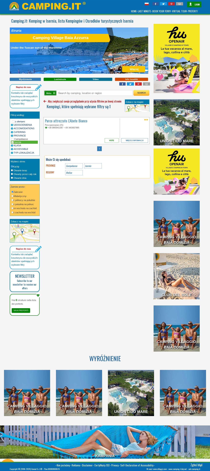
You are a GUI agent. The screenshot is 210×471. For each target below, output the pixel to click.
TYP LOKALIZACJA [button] (24, 152)
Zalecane (18, 192)
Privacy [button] (115, 465)
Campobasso (21, 139)
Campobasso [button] (71, 166)
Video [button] (96, 79)
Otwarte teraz (20, 170)
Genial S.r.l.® (36, 469)
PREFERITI (193, 11)
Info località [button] (131, 79)
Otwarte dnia (20, 178)
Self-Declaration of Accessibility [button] (136, 465)
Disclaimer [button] (87, 465)
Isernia (17, 142)
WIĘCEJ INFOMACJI (134, 140)
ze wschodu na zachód (25, 208)
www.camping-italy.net (177, 469)
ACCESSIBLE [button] (21, 149)
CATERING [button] (20, 132)
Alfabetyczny (19, 196)
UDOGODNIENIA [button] (23, 125)
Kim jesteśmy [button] (63, 465)
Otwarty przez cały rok (25, 174)
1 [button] (99, 148)
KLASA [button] (17, 145)
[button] (155, 3)
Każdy (16, 166)
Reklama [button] (76, 465)
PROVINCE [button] (20, 135)
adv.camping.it (194, 469)
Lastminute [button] (60, 79)
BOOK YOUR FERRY (161, 11)
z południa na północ (23, 204)
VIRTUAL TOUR (179, 11)
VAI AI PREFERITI (21, 310)
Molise (69, 172)
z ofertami (20, 121)
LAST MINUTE (144, 11)
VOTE (111, 140)
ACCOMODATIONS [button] (24, 128)
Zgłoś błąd (196, 465)
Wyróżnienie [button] (25, 79)
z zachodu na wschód (24, 212)
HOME (134, 11)
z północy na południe (24, 200)
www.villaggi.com (160, 469)
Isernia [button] (88, 166)
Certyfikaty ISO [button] (102, 465)
